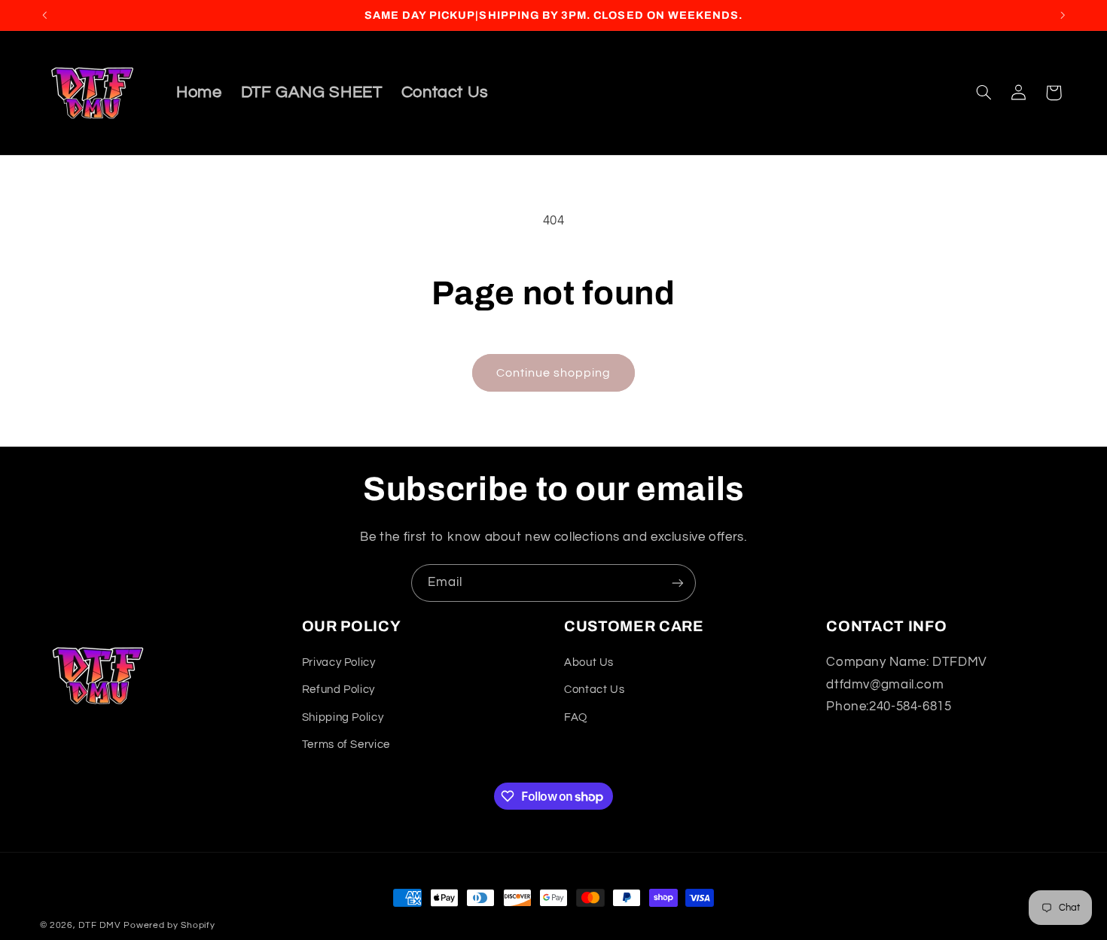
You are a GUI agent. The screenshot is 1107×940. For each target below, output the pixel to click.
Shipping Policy (342, 717)
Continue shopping (553, 373)
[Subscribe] (677, 582)
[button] (983, 92)
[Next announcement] (1062, 15)
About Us (589, 662)
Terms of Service (346, 744)
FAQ (575, 717)
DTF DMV (99, 925)
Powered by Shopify (169, 925)
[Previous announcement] (44, 15)
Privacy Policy (339, 662)
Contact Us (594, 689)
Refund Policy (338, 689)
